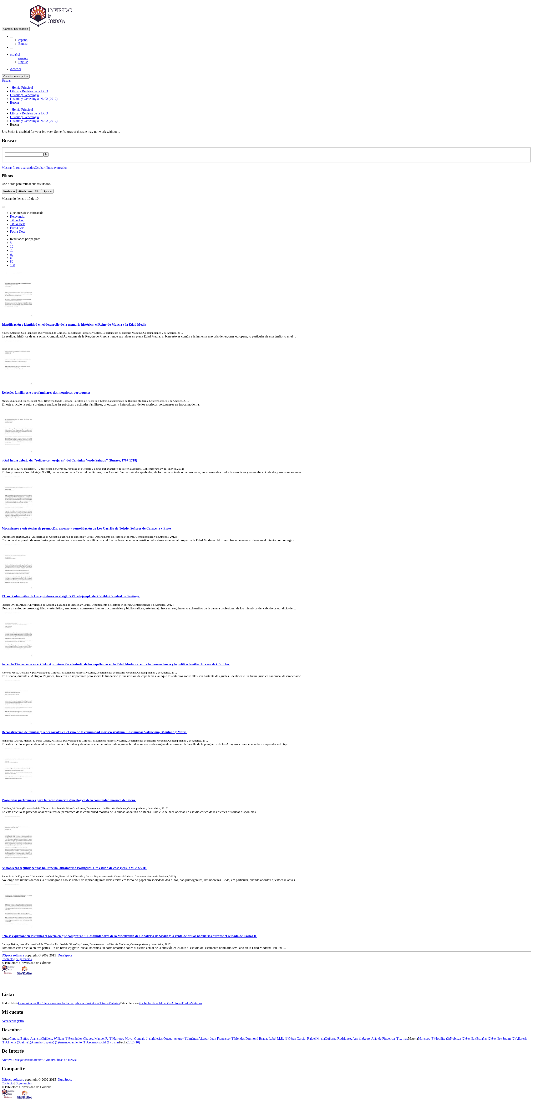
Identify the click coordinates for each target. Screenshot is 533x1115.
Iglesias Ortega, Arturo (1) (170, 1038)
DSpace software (13, 955)
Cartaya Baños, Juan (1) (25, 1038)
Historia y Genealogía (24, 117)
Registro (18, 1021)
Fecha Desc (17, 231)
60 (11, 257)
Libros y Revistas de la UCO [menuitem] (29, 91)
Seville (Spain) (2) (504, 1038)
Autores (94, 1003)
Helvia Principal (22, 109)
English (23, 43)
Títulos (103, 1003)
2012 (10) (133, 1042)
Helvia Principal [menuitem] (21, 87)
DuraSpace (65, 955)
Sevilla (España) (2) (479, 1038)
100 (12, 265)
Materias (114, 1003)
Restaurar (9, 191)
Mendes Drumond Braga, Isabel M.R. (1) (261, 1038)
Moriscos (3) (426, 1038)
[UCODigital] (25, 974)
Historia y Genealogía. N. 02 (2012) (33, 121)
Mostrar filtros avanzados (18, 167)
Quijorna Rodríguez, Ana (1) (344, 1038)
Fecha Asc (17, 227)
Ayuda (47, 1060)
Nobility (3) (442, 1038)
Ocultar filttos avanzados (51, 167)
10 (11, 246)
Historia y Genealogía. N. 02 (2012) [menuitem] (33, 98)
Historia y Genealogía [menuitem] (24, 95)
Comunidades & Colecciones (37, 1003)
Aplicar (48, 191)
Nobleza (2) (458, 1038)
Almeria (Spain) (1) (18, 1042)
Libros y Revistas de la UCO (29, 113)
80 (11, 261)
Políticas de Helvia (64, 1060)
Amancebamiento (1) (72, 1042)
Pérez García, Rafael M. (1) (307, 1038)
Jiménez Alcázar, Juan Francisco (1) (210, 1038)
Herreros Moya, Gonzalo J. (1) (132, 1038)
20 (11, 250)
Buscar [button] (7, 80)
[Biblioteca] (8, 974)
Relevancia (17, 216)
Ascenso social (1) (98, 1042)
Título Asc (17, 220)
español (23, 40)
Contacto (8, 959)
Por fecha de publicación (72, 1003)
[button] (11, 37)
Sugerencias (24, 959)
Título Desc (17, 224)
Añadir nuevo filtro (29, 191)
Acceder (7, 1021)
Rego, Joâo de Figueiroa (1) (381, 1038)
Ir (46, 154)
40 (11, 254)
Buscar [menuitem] (14, 102)
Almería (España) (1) (45, 1042)
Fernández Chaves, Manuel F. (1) (90, 1038)
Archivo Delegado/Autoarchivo (22, 1060)
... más (403, 1038)
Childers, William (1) (54, 1038)
